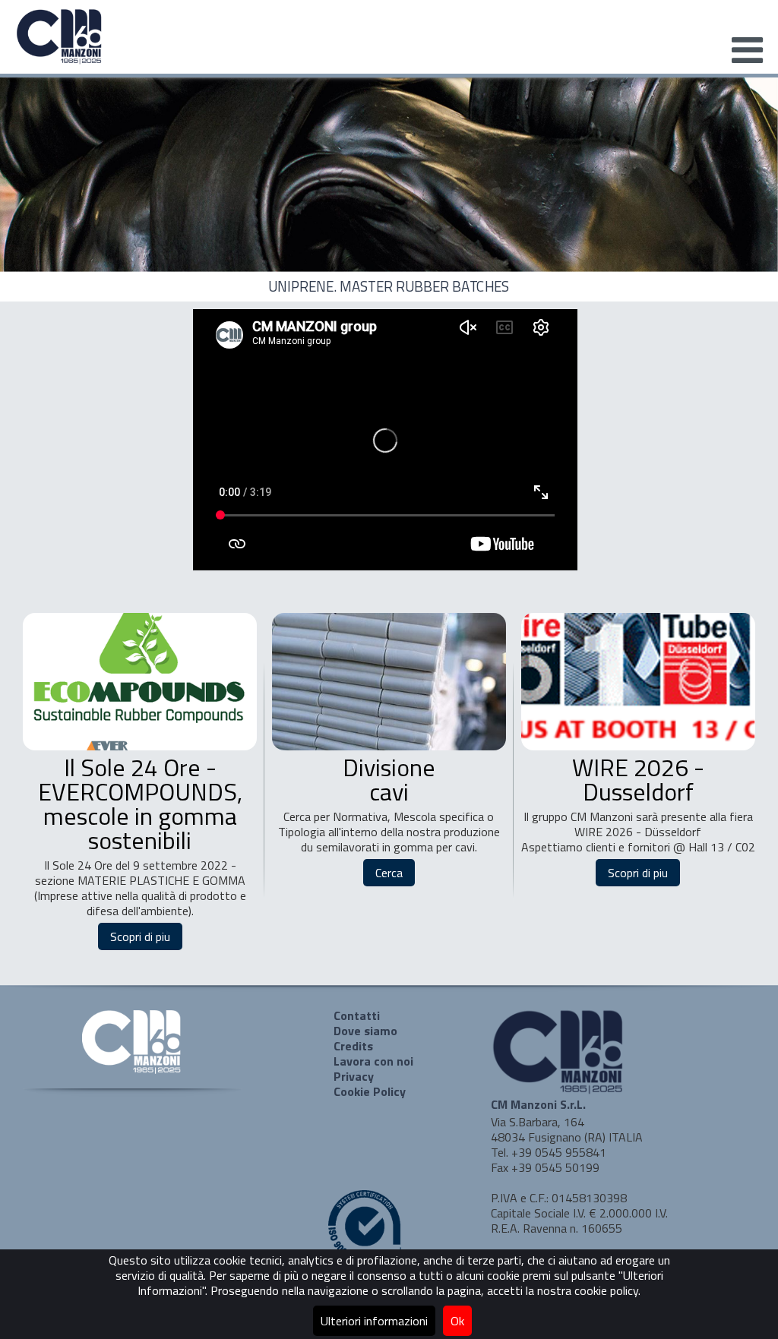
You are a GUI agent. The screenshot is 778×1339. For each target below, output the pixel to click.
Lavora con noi (373, 1061)
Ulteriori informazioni (374, 1321)
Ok (457, 1321)
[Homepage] (60, 61)
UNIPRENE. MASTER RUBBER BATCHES (388, 286)
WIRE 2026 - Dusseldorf (638, 779)
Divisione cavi (389, 779)
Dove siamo (365, 1030)
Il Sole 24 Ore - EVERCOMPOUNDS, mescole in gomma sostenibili (140, 803)
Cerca (389, 873)
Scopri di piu (140, 936)
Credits (353, 1045)
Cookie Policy (370, 1091)
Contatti (357, 1015)
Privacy (354, 1076)
